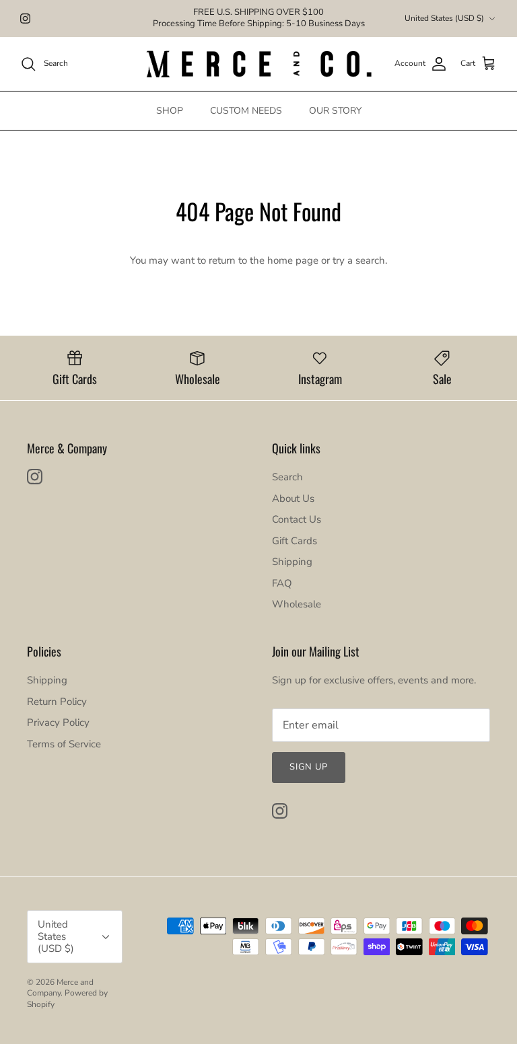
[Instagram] (25, 18)
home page (292, 260)
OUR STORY (335, 110)
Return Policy (57, 701)
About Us (293, 498)
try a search (359, 260)
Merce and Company (60, 988)
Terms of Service (64, 744)
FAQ (282, 583)
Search (287, 477)
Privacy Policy (58, 722)
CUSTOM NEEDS (246, 110)
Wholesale (296, 604)
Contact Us (296, 519)
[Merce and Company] (259, 63)
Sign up (308, 767)
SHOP (169, 110)
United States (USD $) (444, 18)
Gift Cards (294, 541)
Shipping (292, 561)
